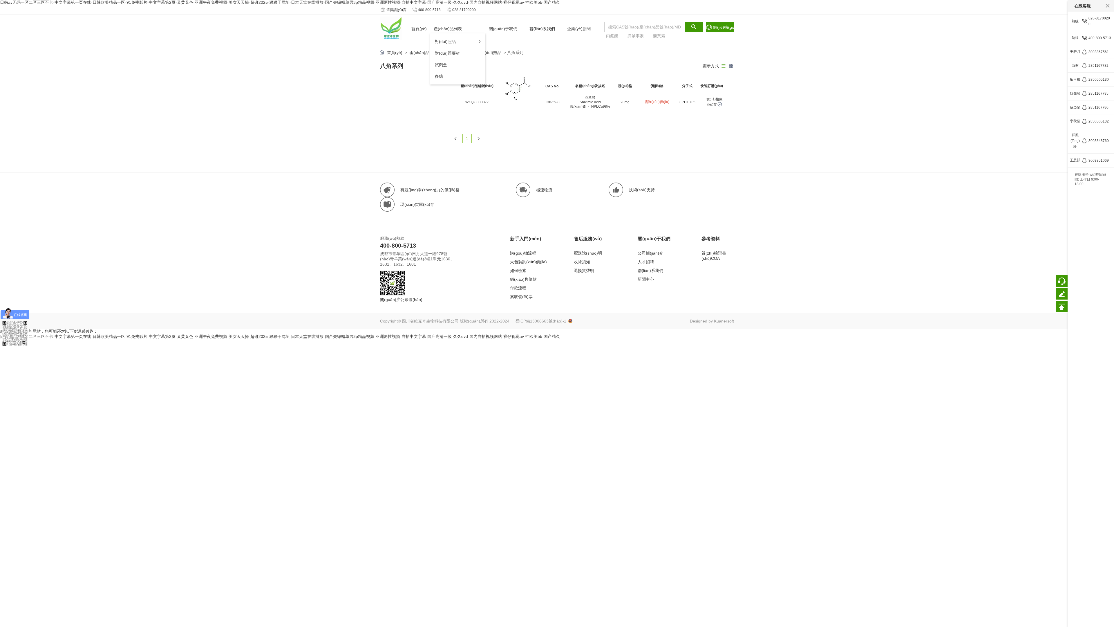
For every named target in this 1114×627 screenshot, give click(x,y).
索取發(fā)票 (521, 296)
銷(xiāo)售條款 (523, 279)
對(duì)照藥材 (447, 53)
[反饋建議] (1062, 294)
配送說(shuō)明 (588, 253)
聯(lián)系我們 (650, 270)
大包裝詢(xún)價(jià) (528, 262)
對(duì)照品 (445, 41)
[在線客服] (1062, 281)
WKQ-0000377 (477, 102)
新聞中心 (646, 279)
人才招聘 (646, 262)
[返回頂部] (1062, 306)
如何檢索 (518, 270)
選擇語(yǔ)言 (396, 10)
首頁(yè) (394, 52)
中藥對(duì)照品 (486, 52)
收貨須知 (582, 262)
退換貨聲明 (584, 270)
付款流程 (518, 288)
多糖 (439, 76)
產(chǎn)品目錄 (423, 52)
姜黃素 (659, 35)
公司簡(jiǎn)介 (650, 253)
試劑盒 (441, 64)
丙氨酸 (612, 35)
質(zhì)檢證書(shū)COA (713, 256)
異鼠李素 (635, 35)
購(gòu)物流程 (523, 253)
